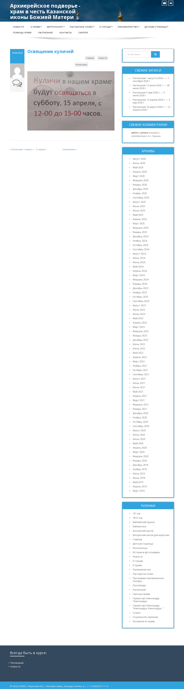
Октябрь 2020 (140, 421)
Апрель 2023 (140, 322)
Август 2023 (139, 305)
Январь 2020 (140, 460)
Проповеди (139, 585)
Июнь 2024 (139, 262)
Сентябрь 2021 (141, 374)
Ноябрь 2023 (140, 292)
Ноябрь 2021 (140, 365)
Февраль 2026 (140, 180)
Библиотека (139, 526)
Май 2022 (138, 352)
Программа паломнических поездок (148, 580)
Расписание (45, 32)
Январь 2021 (140, 408)
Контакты (66, 32)
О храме (35, 26)
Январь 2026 (140, 184)
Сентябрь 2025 (141, 197)
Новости (18, 26)
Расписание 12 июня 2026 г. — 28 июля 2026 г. (151, 87)
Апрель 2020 (140, 447)
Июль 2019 (139, 473)
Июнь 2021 (139, 387)
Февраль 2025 (140, 227)
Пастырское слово (81, 26)
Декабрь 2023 (140, 288)
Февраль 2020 (140, 456)
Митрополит (55, 26)
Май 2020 (138, 443)
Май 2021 (138, 391)
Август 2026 (139, 158)
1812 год (137, 517)
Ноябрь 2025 (140, 193)
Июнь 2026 (139, 163)
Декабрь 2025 (140, 189)
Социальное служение (145, 617)
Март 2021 (139, 400)
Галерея (83, 32)
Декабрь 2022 (140, 339)
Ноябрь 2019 (140, 469)
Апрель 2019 (140, 486)
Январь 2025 (140, 232)
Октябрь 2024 (140, 245)
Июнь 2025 (139, 210)
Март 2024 (139, 275)
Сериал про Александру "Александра (146, 600)
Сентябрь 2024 (141, 249)
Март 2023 (139, 327)
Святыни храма (141, 594)
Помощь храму (22, 32)
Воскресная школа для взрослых (151, 535)
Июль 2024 (139, 258)
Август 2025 (139, 201)
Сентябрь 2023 (141, 301)
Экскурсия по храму (144, 621)
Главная (90, 58)
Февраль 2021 (140, 404)
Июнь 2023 (139, 314)
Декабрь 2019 (140, 465)
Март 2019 (139, 490)
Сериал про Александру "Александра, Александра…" (148, 607)
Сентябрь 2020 (141, 426)
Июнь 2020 (139, 439)
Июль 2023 (139, 309)
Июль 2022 (139, 344)
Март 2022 (139, 361)
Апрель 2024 (140, 270)
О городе (105, 26)
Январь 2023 (140, 335)
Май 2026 (138, 167)
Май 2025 (138, 214)
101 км (136, 513)
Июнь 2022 (139, 348)
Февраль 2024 (140, 279)
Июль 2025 (139, 206)
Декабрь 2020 (140, 413)
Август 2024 (139, 253)
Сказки (137, 612)
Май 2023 (138, 318)
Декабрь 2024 (140, 236)
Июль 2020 (139, 434)
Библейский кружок (144, 522)
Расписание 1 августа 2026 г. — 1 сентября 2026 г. (151, 79)
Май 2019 (138, 482)
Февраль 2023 (140, 331)
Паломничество (128, 26)
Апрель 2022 (140, 357)
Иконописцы (140, 548)
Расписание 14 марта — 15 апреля (29, 149)
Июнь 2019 (139, 477)
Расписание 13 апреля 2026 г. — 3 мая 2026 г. (151, 101)
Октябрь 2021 (140, 370)
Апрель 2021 (140, 396)
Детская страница (155, 26)
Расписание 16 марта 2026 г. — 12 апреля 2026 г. (151, 108)
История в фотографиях (146, 552)
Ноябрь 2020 (140, 417)
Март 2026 (139, 176)
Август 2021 (139, 378)
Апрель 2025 (140, 219)
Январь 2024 (140, 283)
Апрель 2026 (140, 171)
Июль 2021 (139, 383)
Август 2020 (139, 430)
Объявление (68, 149)
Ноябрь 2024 (140, 240)
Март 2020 (139, 452)
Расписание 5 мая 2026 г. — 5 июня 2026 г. (149, 94)
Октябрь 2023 (140, 296)
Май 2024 (138, 266)
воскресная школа (143, 530)
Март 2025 (139, 223)
